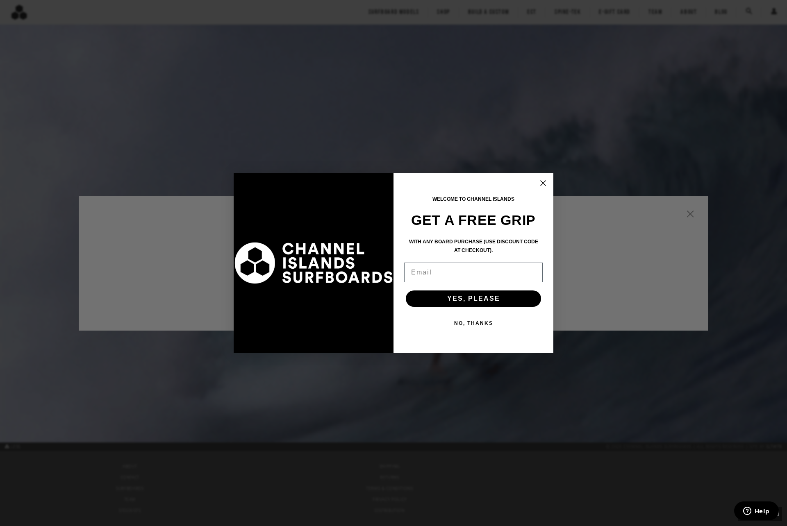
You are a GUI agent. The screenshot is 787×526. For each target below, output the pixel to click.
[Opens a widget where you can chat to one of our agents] (756, 511)
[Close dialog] (543, 183)
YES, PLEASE (473, 298)
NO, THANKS (473, 323)
